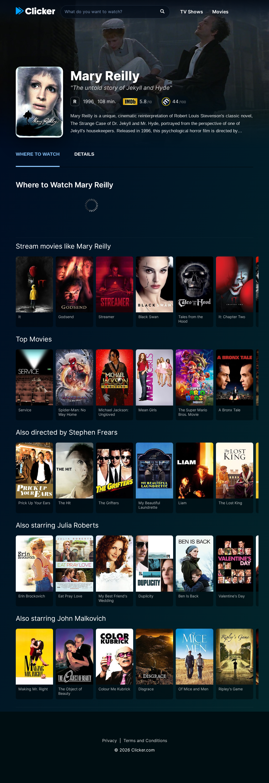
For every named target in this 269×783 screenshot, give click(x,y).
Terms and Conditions (145, 740)
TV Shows (191, 11)
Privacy (109, 740)
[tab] (41, 157)
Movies (220, 11)
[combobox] (115, 11)
